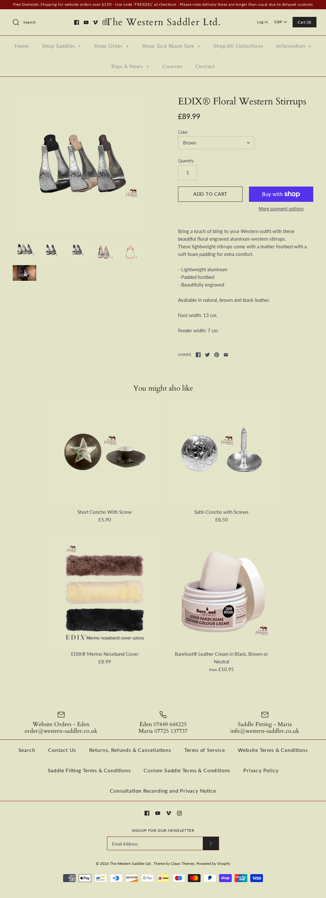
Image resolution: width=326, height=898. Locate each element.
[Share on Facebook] (198, 354)
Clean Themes (183, 863)
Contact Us (62, 750)
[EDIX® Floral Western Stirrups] (80, 163)
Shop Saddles (61, 46)
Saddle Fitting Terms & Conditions (89, 770)
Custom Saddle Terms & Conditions (187, 770)
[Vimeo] (95, 22)
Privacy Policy (260, 770)
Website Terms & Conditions (273, 750)
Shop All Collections (238, 46)
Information (293, 46)
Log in (262, 21)
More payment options (281, 208)
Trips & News (130, 66)
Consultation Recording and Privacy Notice (163, 791)
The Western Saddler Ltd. (131, 863)
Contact (205, 66)
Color (183, 132)
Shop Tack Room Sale (171, 46)
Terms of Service (204, 750)
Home (22, 46)
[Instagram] (105, 22)
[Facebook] (76, 22)
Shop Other (111, 46)
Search (26, 750)
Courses (172, 66)
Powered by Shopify (213, 863)
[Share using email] (225, 354)
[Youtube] (86, 22)
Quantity (186, 160)
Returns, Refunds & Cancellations (130, 750)
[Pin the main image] (216, 354)
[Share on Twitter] (207, 354)
